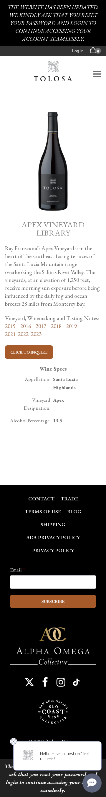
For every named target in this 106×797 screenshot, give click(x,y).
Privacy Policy (53, 550)
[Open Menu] (97, 74)
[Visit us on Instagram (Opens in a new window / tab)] (61, 682)
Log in (78, 50)
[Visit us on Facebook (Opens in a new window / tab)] (45, 682)
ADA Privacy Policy (53, 537)
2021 (11, 334)
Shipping (53, 524)
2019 (71, 326)
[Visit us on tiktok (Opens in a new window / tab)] (76, 682)
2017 (41, 326)
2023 (36, 334)
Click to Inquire (29, 352)
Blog (74, 511)
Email (16, 569)
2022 (23, 334)
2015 (10, 326)
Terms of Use (43, 511)
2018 (56, 326)
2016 (25, 326)
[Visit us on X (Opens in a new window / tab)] (29, 682)
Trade (69, 498)
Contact (41, 498)
